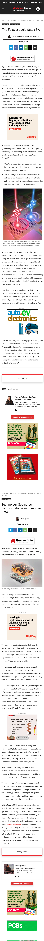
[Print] (35, 47)
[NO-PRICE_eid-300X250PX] (22, 448)
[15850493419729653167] (22, 479)
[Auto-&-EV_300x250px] (22, 334)
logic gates (15, 389)
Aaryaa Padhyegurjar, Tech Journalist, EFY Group (26, 36)
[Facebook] (16, 47)
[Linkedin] (21, 47)
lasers (9, 389)
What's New (21, 20)
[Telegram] (11, 47)
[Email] (30, 47)
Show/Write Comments (22, 417)
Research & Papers (14, 24)
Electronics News (12, 20)
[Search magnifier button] (38, 9)
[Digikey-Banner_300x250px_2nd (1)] (22, 139)
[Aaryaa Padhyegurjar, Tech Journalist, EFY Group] (9, 36)
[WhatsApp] (26, 47)
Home (4, 20)
